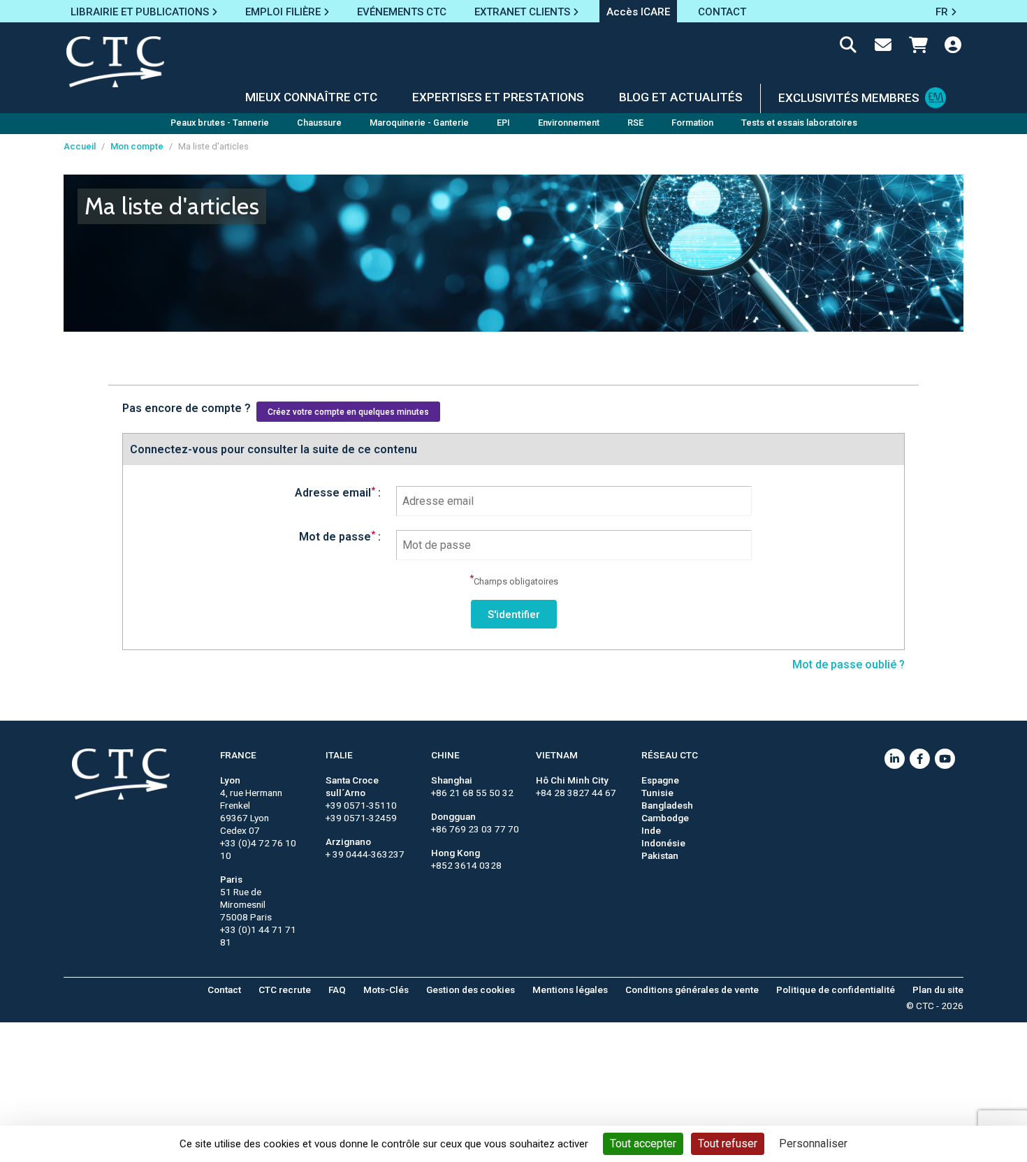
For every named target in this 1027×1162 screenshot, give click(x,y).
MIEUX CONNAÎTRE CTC (311, 97)
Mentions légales (570, 989)
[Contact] (883, 47)
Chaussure (319, 122)
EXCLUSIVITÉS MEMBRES (848, 98)
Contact (224, 989)
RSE (635, 122)
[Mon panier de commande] (918, 47)
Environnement (568, 122)
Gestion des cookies (470, 989)
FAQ (337, 989)
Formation (692, 122)
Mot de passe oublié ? (848, 664)
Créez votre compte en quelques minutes (348, 412)
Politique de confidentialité (835, 989)
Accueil (80, 146)
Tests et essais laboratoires (799, 122)
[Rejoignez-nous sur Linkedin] (894, 759)
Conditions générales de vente (692, 989)
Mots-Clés (386, 989)
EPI (503, 122)
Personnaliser (813, 1143)
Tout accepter (643, 1143)
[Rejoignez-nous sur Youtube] (945, 759)
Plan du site (937, 989)
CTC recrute (284, 989)
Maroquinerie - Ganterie (419, 122)
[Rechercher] (848, 47)
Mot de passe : (340, 536)
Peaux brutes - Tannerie (219, 122)
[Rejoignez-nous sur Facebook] (920, 759)
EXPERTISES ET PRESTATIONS (498, 97)
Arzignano (348, 841)
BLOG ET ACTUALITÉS (681, 97)
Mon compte (136, 146)
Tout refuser (727, 1143)
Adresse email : (338, 492)
